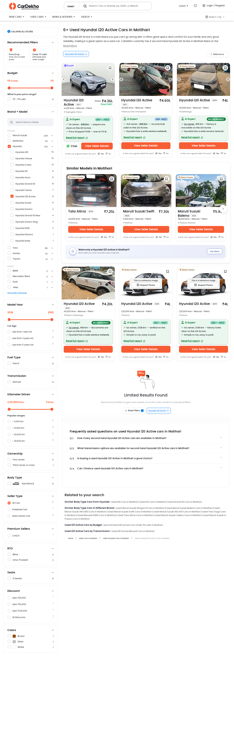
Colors (11, 630)
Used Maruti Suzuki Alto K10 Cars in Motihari (176, 512)
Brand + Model (17, 111)
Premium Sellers (18, 528)
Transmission (16, 376)
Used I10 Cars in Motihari (153, 502)
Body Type (14, 477)
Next (113, 79)
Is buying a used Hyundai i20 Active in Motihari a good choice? (111, 458)
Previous (64, 79)
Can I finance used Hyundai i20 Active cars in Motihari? (106, 468)
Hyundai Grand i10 (25, 184)
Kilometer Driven (18, 394)
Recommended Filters (22, 42)
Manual (17, 382)
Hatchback (28, 484)
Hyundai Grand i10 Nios (27, 216)
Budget (12, 73)
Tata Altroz (80, 211)
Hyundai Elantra (24, 235)
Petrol (16, 363)
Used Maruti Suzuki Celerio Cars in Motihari (178, 515)
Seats (11, 572)
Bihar (15, 554)
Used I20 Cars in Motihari (124, 502)
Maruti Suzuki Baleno (189, 213)
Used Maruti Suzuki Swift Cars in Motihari (130, 512)
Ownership (15, 453)
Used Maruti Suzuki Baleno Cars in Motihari (189, 508)
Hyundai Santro (23, 209)
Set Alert (214, 251)
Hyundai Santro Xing (26, 222)
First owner (19, 460)
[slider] (9, 88)
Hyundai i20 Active (25, 197)
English (182, 6)
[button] (88, 128)
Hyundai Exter (22, 241)
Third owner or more (24, 465)
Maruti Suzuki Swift (138, 213)
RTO (10, 548)
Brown (21, 636)
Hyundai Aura (22, 178)
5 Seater (17, 578)
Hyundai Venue (23, 159)
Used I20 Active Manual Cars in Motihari (133, 531)
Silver (20, 642)
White (21, 647)
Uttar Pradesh (20, 560)
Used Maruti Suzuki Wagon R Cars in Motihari (140, 508)
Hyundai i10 (21, 171)
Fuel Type (14, 357)
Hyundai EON (22, 228)
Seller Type (14, 496)
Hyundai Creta (23, 165)
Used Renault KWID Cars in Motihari (97, 515)
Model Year (15, 304)
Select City (215, 17)
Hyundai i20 (21, 152)
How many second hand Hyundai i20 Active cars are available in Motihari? (118, 438)
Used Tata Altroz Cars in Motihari (135, 515)
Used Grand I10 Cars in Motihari (185, 502)
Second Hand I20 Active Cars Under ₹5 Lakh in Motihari (133, 525)
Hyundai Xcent (23, 203)
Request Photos (147, 285)
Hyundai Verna (23, 190)
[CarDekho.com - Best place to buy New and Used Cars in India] (24, 6)
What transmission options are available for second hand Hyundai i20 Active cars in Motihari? (129, 448)
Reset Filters (135, 411)
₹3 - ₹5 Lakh (19, 99)
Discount (13, 591)
